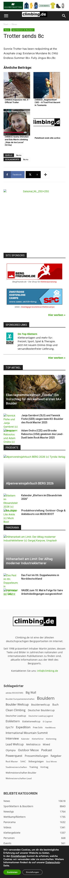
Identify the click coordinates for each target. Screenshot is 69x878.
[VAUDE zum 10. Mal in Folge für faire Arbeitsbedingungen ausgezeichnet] (11, 594)
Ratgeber (56, 756)
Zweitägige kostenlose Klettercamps (37, 307)
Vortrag (44, 767)
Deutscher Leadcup (16, 715)
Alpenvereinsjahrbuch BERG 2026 (30, 483)
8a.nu (18, 155)
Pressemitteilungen (36, 756)
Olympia (11, 750)
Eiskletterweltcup (31, 721)
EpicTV (9, 727)
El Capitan (47, 721)
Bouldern (45, 698)
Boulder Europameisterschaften (20, 699)
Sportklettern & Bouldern (22, 30)
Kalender (25, 738)
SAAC (23, 761)
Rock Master (12, 761)
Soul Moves (51, 761)
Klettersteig (51, 738)
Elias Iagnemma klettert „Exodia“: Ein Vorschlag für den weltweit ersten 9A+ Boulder (34, 399)
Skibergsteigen (36, 761)
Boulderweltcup (40, 704)
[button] (6, 16)
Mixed (46, 744)
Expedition (23, 727)
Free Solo (38, 727)
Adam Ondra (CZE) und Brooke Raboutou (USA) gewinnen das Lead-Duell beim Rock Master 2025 (42, 434)
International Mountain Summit (27, 733)
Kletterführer (38, 739)
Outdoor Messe (28, 750)
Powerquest (14, 756)
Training (33, 767)
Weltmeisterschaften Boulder (21, 772)
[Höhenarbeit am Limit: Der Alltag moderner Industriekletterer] (34, 552)
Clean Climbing (15, 710)
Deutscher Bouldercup (41, 710)
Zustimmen (12, 872)
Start (6, 24)
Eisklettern (13, 721)
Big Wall (31, 692)
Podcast (46, 750)
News (14, 24)
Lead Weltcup (15, 744)
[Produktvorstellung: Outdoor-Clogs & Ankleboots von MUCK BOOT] (11, 518)
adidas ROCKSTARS (14, 692)
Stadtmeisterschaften (16, 767)
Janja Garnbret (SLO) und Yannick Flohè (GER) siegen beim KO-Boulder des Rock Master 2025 (42, 419)
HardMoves (50, 727)
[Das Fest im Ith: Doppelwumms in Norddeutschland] (11, 584)
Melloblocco (33, 744)
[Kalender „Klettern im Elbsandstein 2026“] (11, 503)
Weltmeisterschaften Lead (18, 778)
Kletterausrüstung (49, 281)
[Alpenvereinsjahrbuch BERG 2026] (34, 472)
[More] (45, 174)
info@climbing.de (47, 670)
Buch (55, 704)
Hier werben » (56, 315)
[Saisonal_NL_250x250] (34, 220)
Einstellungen (18, 856)
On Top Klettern (27, 334)
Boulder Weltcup (17, 704)
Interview (12, 738)
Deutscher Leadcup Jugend (40, 716)
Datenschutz (52, 862)
